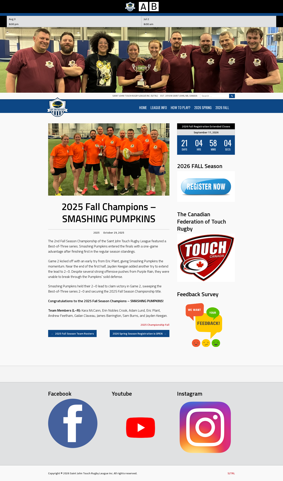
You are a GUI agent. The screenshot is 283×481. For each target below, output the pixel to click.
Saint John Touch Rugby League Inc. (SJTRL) (135, 95)
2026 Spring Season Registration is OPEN (140, 333)
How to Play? (180, 107)
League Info (159, 107)
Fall (167, 325)
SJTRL (231, 473)
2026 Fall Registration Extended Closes (206, 126)
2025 (96, 232)
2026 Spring (203, 107)
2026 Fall (222, 107)
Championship (155, 325)
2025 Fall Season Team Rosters (72, 333)
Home (143, 107)
